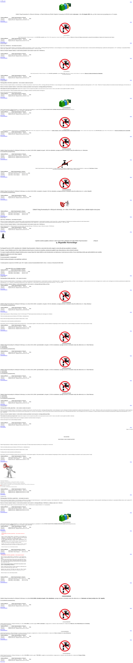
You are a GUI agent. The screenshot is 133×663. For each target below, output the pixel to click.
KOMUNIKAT (3, 494)
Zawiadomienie (3, 1)
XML (131, 22)
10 (4, 0)
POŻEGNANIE (3, 231)
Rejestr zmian (2, 41)
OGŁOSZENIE (3, 427)
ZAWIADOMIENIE (3, 42)
